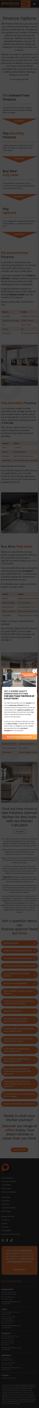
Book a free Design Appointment (19, 737)
